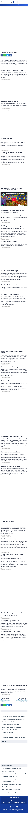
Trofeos (25, 5)
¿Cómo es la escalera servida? (9, 714)
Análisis (19, 5)
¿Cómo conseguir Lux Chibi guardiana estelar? (12, 792)
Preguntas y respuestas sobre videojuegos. (10, 49)
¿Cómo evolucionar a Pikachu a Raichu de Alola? (13, 716)
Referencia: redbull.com (5, 618)
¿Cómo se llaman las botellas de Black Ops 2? (12, 719)
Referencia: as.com (4, 364)
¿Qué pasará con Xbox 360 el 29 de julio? (11, 729)
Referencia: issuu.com (5, 449)
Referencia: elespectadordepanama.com (8, 68)
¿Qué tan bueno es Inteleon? (5, 700)
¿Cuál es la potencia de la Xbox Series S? (11, 768)
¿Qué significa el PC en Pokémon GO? (21, 700)
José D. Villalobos (5, 51)
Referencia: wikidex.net (5, 150)
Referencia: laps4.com (5, 282)
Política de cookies (7, 802)
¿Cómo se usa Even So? (7, 732)
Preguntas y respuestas (19, 802)
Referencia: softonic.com (5, 642)
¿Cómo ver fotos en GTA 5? (8, 781)
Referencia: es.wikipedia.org (6, 80)
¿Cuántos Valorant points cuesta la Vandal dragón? (13, 786)
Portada (3, 5)
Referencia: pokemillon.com (6, 536)
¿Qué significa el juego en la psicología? (11, 784)
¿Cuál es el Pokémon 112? (7, 771)
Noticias (8, 5)
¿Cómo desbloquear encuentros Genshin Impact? (13, 773)
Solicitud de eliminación (6, 66)
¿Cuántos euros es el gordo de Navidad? (11, 727)
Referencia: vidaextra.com (5, 478)
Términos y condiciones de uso (14, 800)
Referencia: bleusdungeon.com (6, 110)
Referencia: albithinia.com (5, 292)
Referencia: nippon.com (5, 239)
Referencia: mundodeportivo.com (7, 223)
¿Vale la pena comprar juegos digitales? (11, 789)
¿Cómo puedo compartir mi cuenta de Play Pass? (13, 737)
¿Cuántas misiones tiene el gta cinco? (10, 779)
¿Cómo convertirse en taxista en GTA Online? (12, 735)
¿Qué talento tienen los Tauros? (9, 722)
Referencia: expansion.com (6, 569)
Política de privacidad (14, 797)
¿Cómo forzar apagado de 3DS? (9, 776)
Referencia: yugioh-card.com (6, 629)
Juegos (14, 5)
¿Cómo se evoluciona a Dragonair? (10, 724)
